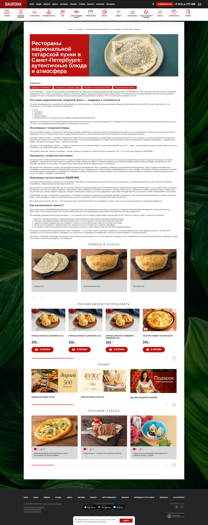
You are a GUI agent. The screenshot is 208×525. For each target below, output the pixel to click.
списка (111, 201)
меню (32, 4)
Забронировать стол (165, 4)
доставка (64, 4)
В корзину (45, 349)
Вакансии (100, 4)
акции (38, 4)
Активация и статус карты (144, 497)
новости (46, 4)
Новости (47, 497)
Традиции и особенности (41, 87)
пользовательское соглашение (95, 522)
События (73, 4)
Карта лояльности (109, 497)
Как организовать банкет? (125, 87)
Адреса (55, 4)
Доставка (81, 497)
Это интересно (178, 497)
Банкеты (90, 4)
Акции (35, 497)
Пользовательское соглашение (34, 507)
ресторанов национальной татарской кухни (78, 95)
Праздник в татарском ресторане (97, 87)
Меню (26, 497)
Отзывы (82, 4)
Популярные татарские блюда (67, 87)
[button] (174, 358)
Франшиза (110, 4)
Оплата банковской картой (32, 509)
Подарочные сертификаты (32, 511)
